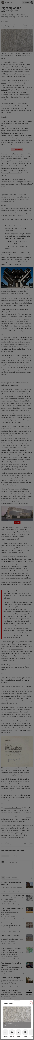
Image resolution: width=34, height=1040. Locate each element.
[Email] (18, 1032)
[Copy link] (5, 1032)
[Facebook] (12, 1032)
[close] (30, 1003)
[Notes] (25, 1032)
